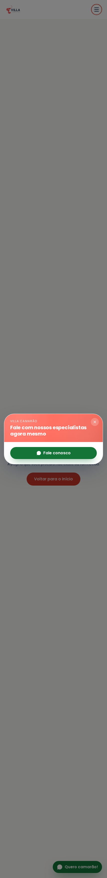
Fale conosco (57, 453)
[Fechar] (95, 422)
